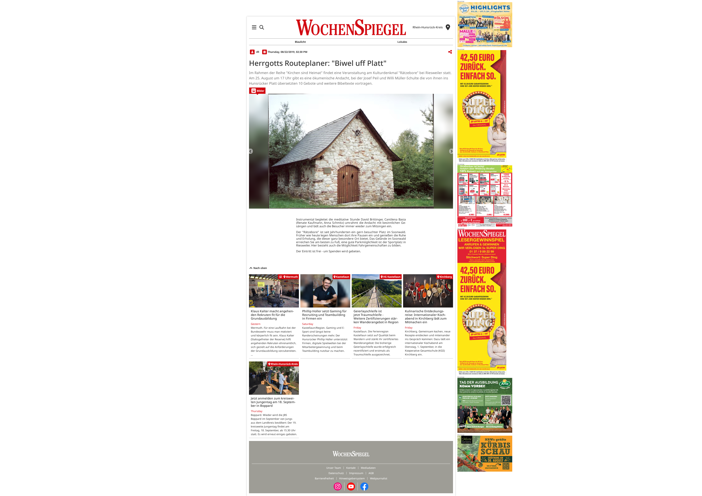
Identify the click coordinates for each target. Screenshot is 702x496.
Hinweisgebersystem (352, 478)
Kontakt (351, 467)
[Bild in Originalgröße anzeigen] (351, 151)
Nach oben (260, 268)
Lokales (402, 42)
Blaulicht (300, 42)
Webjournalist (378, 478)
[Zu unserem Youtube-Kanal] (351, 486)
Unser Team (333, 467)
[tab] (257, 90)
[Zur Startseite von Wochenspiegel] (351, 27)
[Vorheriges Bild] (251, 151)
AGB (371, 473)
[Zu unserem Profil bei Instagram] (338, 486)
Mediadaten (368, 467)
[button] (254, 27)
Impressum (356, 473)
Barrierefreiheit (324, 478)
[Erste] (451, 151)
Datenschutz (336, 473)
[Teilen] (450, 52)
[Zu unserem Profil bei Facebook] (364, 486)
